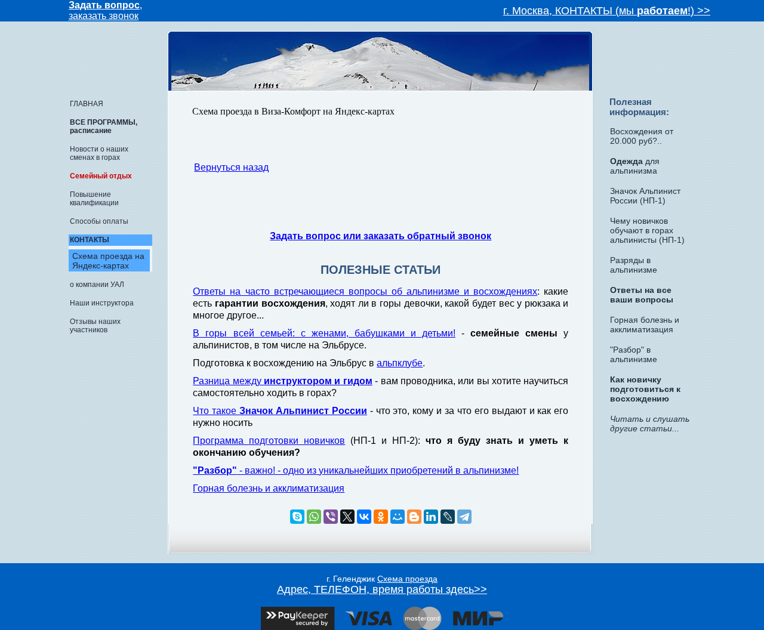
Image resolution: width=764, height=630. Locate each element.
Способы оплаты (99, 221)
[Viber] (331, 516)
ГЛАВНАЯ (86, 104)
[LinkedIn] (431, 516)
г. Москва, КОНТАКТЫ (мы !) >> (606, 11)
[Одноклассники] (381, 516)
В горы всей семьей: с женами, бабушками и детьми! (324, 333)
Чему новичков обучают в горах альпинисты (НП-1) (647, 230)
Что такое (280, 411)
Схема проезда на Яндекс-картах (108, 260)
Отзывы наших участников (95, 325)
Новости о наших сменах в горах (99, 153)
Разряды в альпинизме (633, 264)
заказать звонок (103, 16)
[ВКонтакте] (364, 516)
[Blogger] (414, 516)
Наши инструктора (102, 303)
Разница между (282, 381)
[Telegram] (464, 516)
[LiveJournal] (447, 516)
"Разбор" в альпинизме (633, 354)
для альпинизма (635, 165)
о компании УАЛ (97, 284)
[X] (347, 516)
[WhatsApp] (314, 516)
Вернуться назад (231, 167)
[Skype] (297, 516)
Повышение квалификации (94, 198)
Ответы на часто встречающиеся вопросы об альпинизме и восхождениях (365, 291)
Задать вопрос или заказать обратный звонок (380, 236)
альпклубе (400, 363)
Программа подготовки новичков (269, 441)
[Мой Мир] (397, 516)
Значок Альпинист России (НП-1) (645, 195)
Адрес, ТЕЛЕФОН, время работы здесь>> (382, 589)
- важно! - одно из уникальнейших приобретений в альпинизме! (356, 470)
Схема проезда (407, 578)
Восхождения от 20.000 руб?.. (641, 136)
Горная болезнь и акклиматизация (268, 488)
